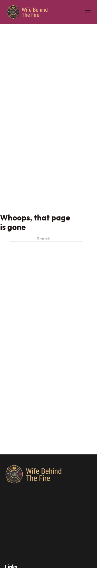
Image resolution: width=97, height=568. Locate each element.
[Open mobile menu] (88, 12)
